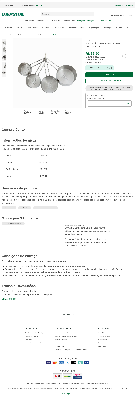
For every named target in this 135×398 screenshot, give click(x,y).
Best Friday (102, 346)
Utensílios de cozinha (76, 28)
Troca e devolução (61, 339)
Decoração (46, 28)
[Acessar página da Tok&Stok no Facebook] (58, 319)
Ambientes (8, 28)
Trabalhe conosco (104, 336)
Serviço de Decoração (85, 21)
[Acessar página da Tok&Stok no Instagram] (64, 319)
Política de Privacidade (62, 333)
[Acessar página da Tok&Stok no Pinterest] (70, 319)
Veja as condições (10, 299)
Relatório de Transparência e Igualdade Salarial (71, 350)
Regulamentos (60, 343)
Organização (94, 28)
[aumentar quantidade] (132, 56)
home (4, 35)
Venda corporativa (53, 21)
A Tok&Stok (102, 333)
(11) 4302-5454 (41, 5)
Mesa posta (59, 28)
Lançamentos (29, 21)
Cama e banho (32, 28)
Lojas (100, 343)
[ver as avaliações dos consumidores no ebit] (57, 376)
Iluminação (107, 28)
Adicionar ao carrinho (111, 81)
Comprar (109, 75)
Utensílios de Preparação (39, 35)
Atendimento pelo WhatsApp (34, 333)
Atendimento (119, 5)
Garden (119, 28)
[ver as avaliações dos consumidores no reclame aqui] (67, 376)
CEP (89, 99)
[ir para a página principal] (13, 14)
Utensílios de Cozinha (18, 35)
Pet (128, 28)
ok (128, 103)
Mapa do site (59, 346)
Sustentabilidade (103, 339)
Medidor (56, 35)
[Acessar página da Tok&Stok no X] (76, 319)
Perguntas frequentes (32, 336)
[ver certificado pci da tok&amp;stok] (77, 376)
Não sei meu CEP (98, 99)
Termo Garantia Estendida (33, 343)
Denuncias (28, 339)
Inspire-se (40, 21)
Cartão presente (69, 21)
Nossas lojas (129, 5)
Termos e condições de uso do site (66, 336)
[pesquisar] (92, 14)
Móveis (19, 28)
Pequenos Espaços (103, 21)
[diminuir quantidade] (123, 56)
